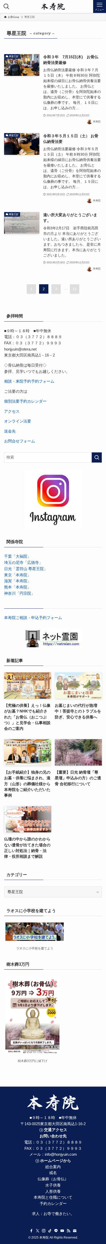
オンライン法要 (17, 421)
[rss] (68, 1230)
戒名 (53, 1173)
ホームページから (55, 1161)
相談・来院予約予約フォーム (29, 381)
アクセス (12, 411)
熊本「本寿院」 (17, 587)
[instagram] (43, 1230)
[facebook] (31, 1230)
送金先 (10, 431)
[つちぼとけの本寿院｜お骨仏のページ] (53, 6)
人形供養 (53, 1191)
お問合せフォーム (19, 441)
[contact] (74, 1230)
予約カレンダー (53, 1204)
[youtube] (62, 1230)
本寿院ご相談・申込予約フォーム (33, 618)
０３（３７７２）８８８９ (59, 1142)
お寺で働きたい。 (58, 1214)
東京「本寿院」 (17, 575)
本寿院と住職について (53, 1197)
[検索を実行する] (97, 457)
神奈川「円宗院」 (19, 593)
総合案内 (53, 1167)
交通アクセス (55, 1130)
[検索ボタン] (6, 6)
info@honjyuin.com (61, 1154)
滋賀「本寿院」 (17, 581)
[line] (56, 1230)
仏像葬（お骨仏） (53, 1179)
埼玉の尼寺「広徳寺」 (23, 563)
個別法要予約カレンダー (25, 401)
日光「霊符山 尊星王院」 (26, 569)
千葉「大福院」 (17, 556)
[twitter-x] (37, 1230)
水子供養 (53, 1185)
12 (75, 289)
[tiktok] (50, 1230)
